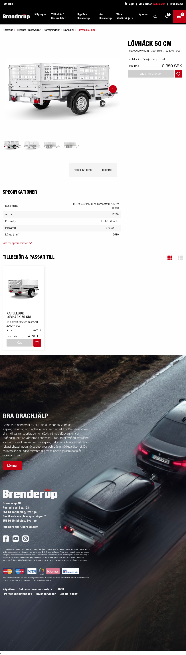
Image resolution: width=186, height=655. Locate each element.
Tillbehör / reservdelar (29, 30)
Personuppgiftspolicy (18, 594)
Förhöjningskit (52, 30)
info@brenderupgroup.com (20, 526)
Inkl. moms (159, 4)
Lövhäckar (68, 30)
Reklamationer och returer (36, 589)
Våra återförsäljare (124, 16)
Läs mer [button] (12, 465)
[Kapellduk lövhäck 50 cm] (23, 288)
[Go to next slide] (113, 89)
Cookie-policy (69, 594)
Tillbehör (107, 170)
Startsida (8, 30)
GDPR (60, 589)
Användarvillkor (46, 594)
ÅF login (129, 4)
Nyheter (143, 14)
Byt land (8, 4)
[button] (169, 257)
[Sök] (155, 17)
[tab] (12, 145)
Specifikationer (83, 170)
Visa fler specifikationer (15, 243)
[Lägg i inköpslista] (178, 74)
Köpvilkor (9, 589)
